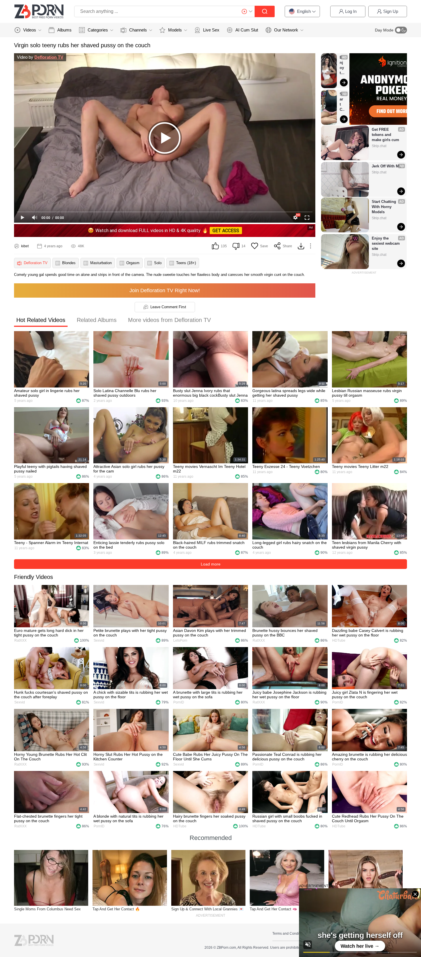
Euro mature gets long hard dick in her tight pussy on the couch (49, 632)
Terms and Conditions (289, 934)
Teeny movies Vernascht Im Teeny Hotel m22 (209, 468)
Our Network (286, 29)
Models (175, 29)
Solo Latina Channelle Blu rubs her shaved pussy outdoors (124, 393)
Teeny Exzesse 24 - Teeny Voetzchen (286, 466)
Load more (211, 564)
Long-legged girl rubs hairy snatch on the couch (289, 544)
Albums (64, 29)
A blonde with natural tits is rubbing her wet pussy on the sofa (128, 818)
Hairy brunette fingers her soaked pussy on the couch (209, 818)
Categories (98, 29)
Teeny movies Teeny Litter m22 (360, 466)
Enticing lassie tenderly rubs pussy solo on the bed (128, 544)
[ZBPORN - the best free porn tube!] (39, 11)
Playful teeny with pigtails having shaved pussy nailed (50, 468)
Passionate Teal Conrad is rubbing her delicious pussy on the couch (287, 756)
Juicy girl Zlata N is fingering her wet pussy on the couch (365, 694)
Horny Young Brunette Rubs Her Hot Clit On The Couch (50, 756)
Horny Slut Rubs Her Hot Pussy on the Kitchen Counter (128, 756)
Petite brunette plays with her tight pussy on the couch (130, 632)
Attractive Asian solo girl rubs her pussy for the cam (128, 468)
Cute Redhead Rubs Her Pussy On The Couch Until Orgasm (368, 818)
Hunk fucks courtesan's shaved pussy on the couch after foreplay (51, 694)
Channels (138, 29)
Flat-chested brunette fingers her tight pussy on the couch (48, 818)
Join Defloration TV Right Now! (164, 290)
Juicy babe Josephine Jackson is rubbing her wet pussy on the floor (289, 694)
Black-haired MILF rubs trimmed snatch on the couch (209, 544)
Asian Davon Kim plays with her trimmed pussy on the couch (209, 632)
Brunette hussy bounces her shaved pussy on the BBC (285, 632)
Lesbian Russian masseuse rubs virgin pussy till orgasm (367, 393)
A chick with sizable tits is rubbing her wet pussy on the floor (130, 694)
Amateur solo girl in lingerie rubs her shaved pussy (47, 393)
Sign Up (390, 11)
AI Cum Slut (246, 29)
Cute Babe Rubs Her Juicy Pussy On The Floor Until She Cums (210, 756)
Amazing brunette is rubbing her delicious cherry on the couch (369, 756)
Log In (351, 11)
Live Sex (211, 29)
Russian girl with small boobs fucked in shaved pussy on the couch (287, 818)
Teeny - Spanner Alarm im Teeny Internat (51, 542)
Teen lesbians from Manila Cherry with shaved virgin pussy (366, 544)
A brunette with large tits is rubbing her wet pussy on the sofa (208, 694)
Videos (29, 29)
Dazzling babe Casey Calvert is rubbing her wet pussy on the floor (367, 632)
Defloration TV (48, 57)
